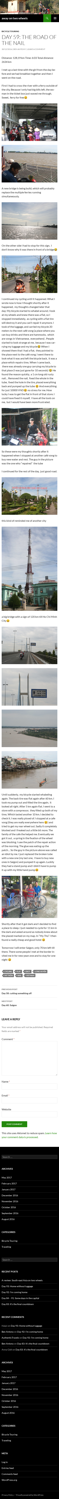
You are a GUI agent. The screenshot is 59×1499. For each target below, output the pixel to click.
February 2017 (9, 1183)
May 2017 (7, 1177)
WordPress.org (9, 1480)
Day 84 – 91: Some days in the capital (20, 1298)
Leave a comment (36, 49)
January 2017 (8, 1189)
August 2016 (8, 1219)
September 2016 (10, 1213)
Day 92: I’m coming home (14, 1292)
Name (6, 1081)
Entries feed (8, 1468)
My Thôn (8, 975)
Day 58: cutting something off (17, 991)
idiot (27, 971)
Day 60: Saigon (9, 1003)
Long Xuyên (40, 971)
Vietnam (30, 975)
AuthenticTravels (10, 1337)
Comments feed (10, 1474)
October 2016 (9, 1207)
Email (5, 1095)
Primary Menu (55, 18)
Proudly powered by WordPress (29, 1495)
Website (6, 1109)
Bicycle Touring (10, 31)
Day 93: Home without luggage (17, 1286)
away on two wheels (15, 18)
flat (19, 971)
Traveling (6, 1246)
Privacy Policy (8, 1495)
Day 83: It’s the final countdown (18, 1304)
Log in (5, 1462)
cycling (8, 971)
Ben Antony (19, 49)
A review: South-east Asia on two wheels (22, 1280)
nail (19, 975)
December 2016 (10, 1195)
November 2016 (10, 1201)
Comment (8, 1039)
